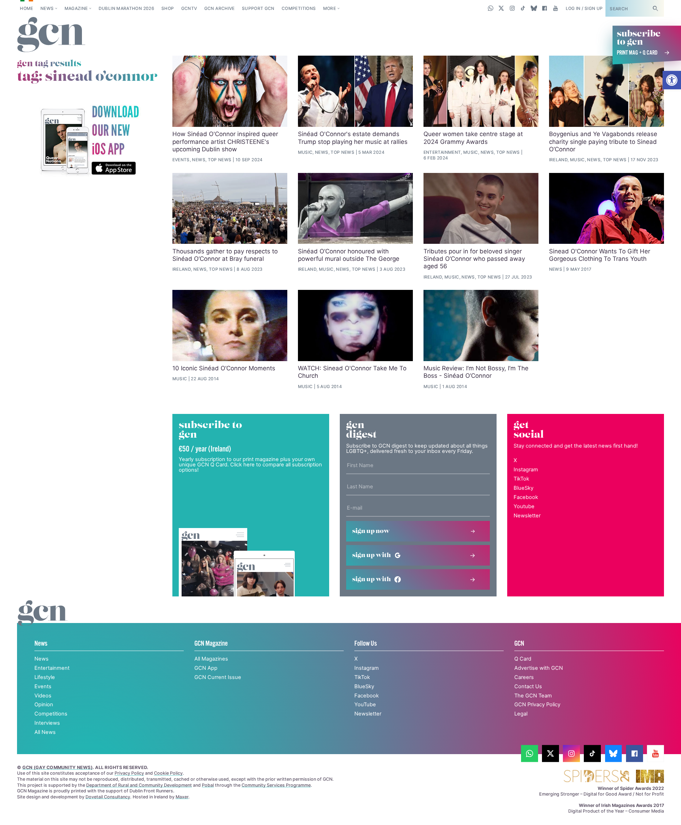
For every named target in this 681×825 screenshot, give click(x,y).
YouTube (365, 704)
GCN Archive (219, 8)
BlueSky (523, 488)
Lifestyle (44, 677)
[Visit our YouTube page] (555, 8)
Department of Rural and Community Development (139, 785)
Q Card (522, 659)
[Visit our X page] (501, 8)
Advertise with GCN (538, 668)
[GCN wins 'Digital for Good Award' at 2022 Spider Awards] (596, 777)
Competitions (299, 8)
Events (42, 686)
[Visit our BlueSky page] (533, 8)
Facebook (526, 497)
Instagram (526, 469)
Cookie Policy (168, 773)
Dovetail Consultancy (107, 796)
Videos (42, 695)
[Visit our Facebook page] (544, 8)
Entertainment (52, 668)
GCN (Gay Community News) (57, 767)
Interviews (47, 723)
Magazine (76, 8)
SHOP (167, 8)
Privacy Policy (129, 773)
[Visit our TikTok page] (523, 8)
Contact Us (528, 686)
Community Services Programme (276, 785)
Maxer (182, 796)
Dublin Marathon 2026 (126, 8)
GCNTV (189, 8)
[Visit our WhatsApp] (490, 8)
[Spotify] (89, 141)
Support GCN (258, 8)
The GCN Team (533, 695)
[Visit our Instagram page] (512, 8)
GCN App (205, 668)
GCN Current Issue (217, 677)
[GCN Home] (51, 35)
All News (45, 732)
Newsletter (527, 515)
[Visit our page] (529, 753)
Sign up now (371, 531)
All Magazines (211, 659)
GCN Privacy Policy (537, 704)
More (329, 8)
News (47, 8)
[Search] (655, 8)
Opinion (43, 704)
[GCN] (42, 620)
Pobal (208, 785)
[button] (672, 80)
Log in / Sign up (584, 8)
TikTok (521, 479)
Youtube (524, 506)
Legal (520, 714)
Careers (524, 677)
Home (26, 8)
